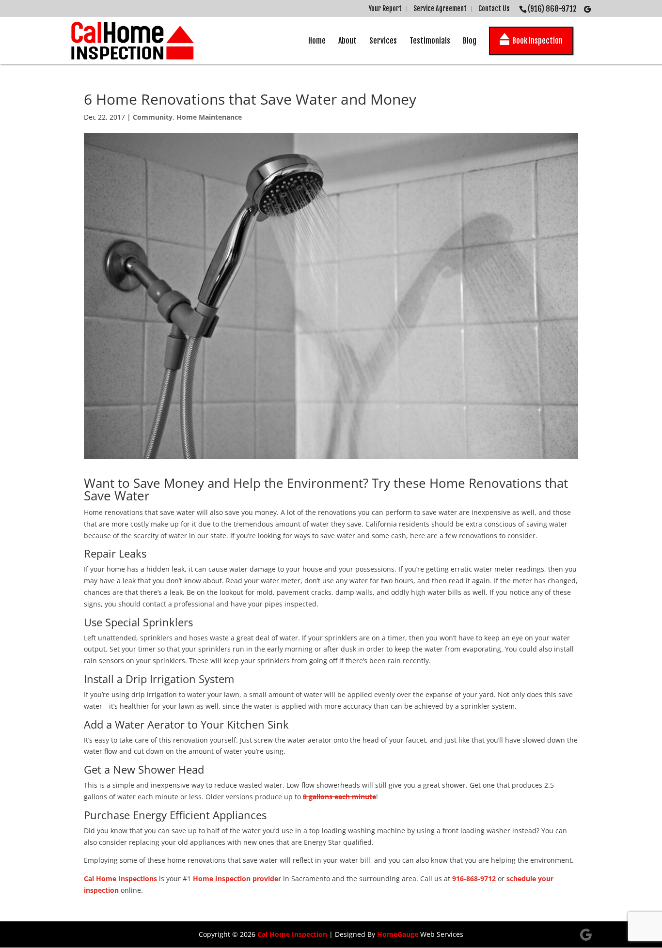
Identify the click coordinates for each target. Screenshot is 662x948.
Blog (469, 40)
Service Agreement (440, 9)
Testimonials (430, 40)
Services (383, 40)
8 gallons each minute (339, 796)
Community (153, 117)
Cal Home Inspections (120, 878)
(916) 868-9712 (552, 9)
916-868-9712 (474, 878)
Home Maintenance (209, 117)
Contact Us (493, 9)
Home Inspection (222, 878)
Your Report (385, 9)
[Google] (587, 9)
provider (266, 878)
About (347, 40)
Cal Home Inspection (292, 934)
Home (317, 40)
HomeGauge (397, 934)
